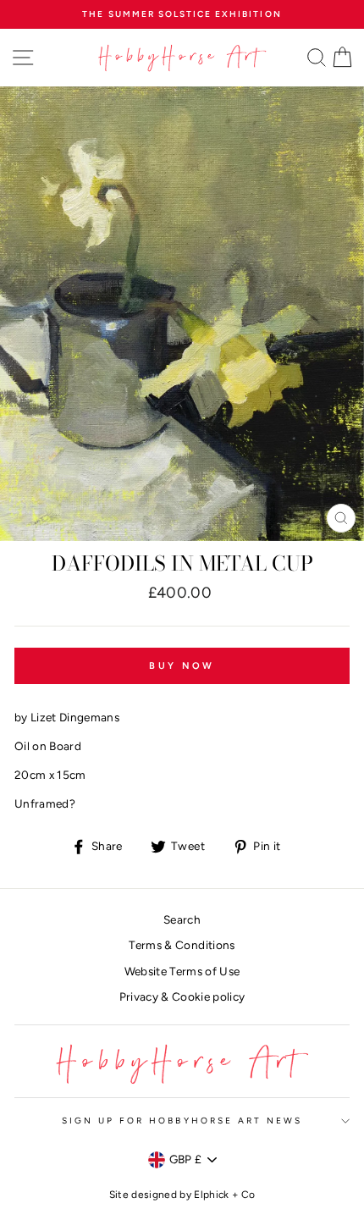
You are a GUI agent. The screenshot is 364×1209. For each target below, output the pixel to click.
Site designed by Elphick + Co (182, 1195)
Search (182, 919)
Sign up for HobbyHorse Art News (182, 1120)
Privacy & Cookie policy (182, 996)
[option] (182, 14)
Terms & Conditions (181, 945)
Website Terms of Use (182, 971)
